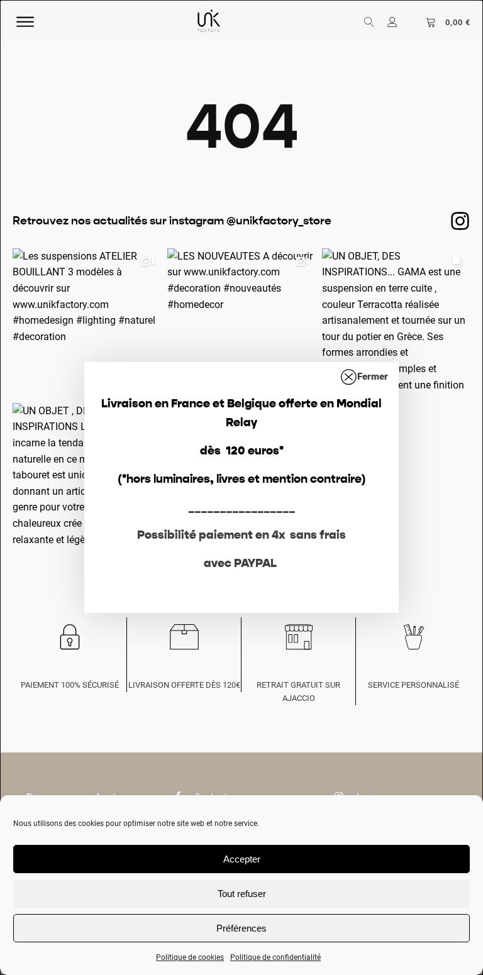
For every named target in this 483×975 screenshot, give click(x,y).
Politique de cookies (190, 957)
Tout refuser (242, 893)
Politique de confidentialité (275, 957)
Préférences (241, 928)
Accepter (241, 859)
